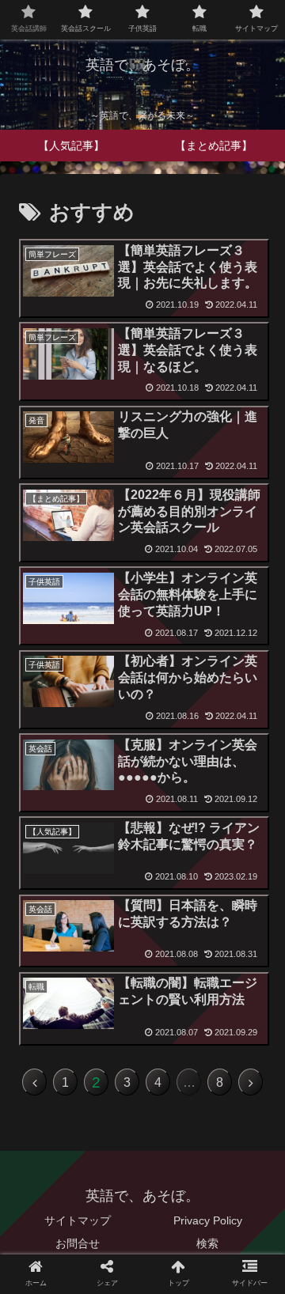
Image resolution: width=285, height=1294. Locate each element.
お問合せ (77, 1243)
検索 (207, 1243)
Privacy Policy (207, 1220)
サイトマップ (77, 1220)
